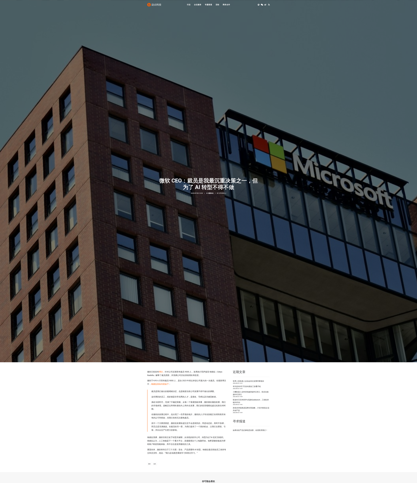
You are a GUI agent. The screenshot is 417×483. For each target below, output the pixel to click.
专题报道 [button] (208, 5)
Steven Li (222, 193)
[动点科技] (154, 4)
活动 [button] (217, 5)
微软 (149, 464)
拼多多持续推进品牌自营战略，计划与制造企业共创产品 (251, 409)
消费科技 (210, 193)
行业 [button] (189, 5)
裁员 (155, 464)
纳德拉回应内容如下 (160, 384)
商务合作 (226, 5)
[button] (258, 4)
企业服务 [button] (197, 5)
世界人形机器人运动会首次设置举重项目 (248, 381)
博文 (161, 372)
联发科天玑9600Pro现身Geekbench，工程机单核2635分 (251, 401)
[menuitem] (188, 4)
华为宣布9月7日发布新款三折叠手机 (247, 386)
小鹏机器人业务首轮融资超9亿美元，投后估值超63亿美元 (251, 393)
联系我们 (262, 430)
